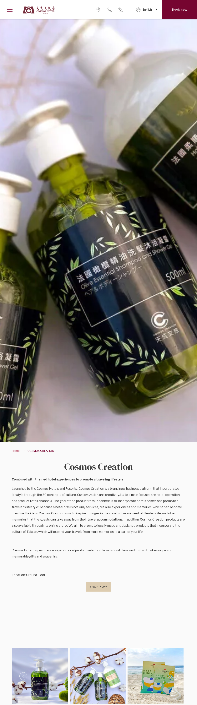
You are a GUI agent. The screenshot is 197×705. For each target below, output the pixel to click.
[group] (98, 230)
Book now (179, 9)
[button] (23, 676)
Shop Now (98, 586)
